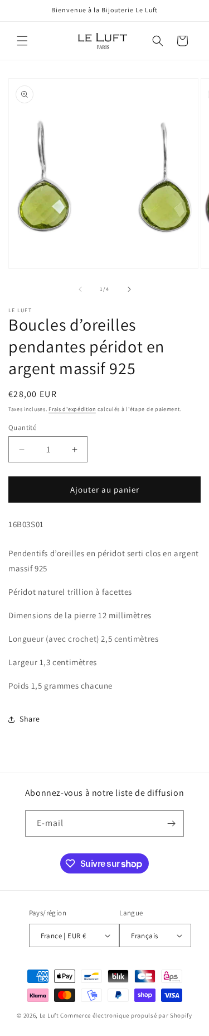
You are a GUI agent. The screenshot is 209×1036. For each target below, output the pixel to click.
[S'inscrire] (171, 823)
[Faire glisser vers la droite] (129, 289)
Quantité (22, 427)
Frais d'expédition (72, 409)
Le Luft (49, 1015)
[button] (22, 40)
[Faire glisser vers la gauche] (80, 289)
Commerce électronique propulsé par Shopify (126, 1015)
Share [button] (30, 719)
